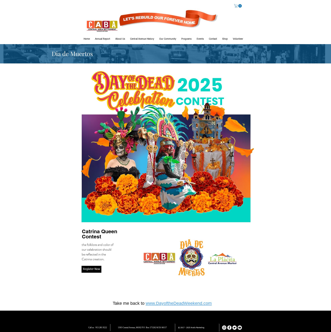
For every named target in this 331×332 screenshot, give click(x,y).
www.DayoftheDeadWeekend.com (179, 303)
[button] (238, 6)
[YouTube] (240, 327)
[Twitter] (234, 327)
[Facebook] (229, 327)
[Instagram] (224, 327)
